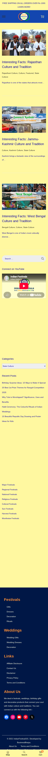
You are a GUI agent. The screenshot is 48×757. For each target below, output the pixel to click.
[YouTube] (19, 717)
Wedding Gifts (13, 637)
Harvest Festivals (9, 513)
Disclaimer (11, 673)
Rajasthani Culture (10, 73)
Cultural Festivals (9, 504)
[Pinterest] (25, 717)
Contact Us (11, 668)
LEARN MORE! (24, 7)
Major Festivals (8, 485)
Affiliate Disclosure (14, 663)
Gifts (9, 607)
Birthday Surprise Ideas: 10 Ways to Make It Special (24, 383)
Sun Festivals (7, 509)
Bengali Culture (8, 227)
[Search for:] (24, 259)
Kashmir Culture (16, 150)
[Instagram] (12, 717)
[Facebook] (6, 717)
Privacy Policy (12, 678)
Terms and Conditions (16, 683)
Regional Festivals (9, 489)
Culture (22, 73)
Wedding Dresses (14, 642)
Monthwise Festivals (10, 518)
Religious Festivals (10, 499)
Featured (30, 73)
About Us (13, 746)
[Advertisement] (24, 328)
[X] (32, 717)
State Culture (29, 150)
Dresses (10, 612)
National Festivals (9, 494)
